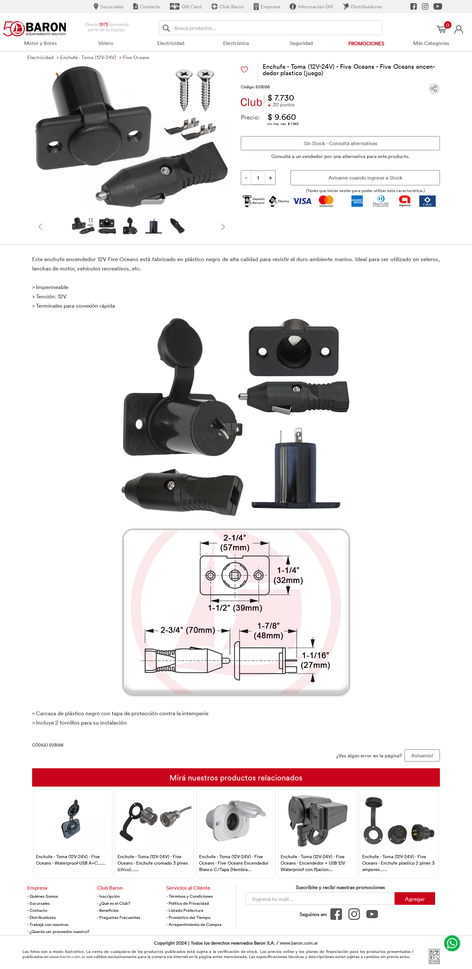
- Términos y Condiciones (189, 896)
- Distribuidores (41, 917)
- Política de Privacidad (187, 903)
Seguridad (301, 43)
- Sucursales (38, 903)
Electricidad (170, 43)
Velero (105, 43)
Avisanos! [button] (422, 755)
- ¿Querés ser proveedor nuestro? (58, 931)
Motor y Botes (40, 43)
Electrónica (236, 43)
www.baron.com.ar (299, 943)
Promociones (366, 43)
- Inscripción (108, 896)
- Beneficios (107, 910)
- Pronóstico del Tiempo (188, 917)
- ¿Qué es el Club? (113, 903)
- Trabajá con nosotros (47, 924)
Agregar (415, 898)
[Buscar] (167, 27)
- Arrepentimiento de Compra (194, 924)
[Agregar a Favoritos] (244, 69)
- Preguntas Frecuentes (118, 917)
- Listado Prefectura (184, 910)
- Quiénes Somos (42, 896)
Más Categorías (431, 43)
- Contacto (37, 910)
